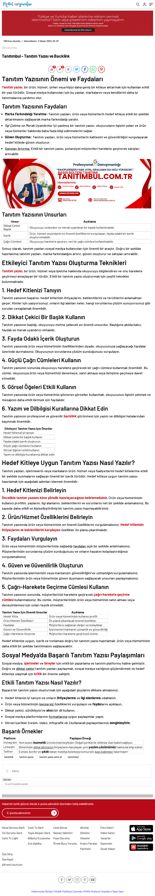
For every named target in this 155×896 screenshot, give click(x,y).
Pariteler (85, 848)
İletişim (49, 891)
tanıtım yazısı (26, 756)
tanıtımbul (73, 756)
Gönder (7, 779)
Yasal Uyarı (118, 891)
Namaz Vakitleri (63, 833)
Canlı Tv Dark (36, 827)
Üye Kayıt (7, 859)
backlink (8, 756)
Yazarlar (105, 838)
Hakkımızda (37, 891)
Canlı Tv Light (10, 838)
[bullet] (25, 780)
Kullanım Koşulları (101, 891)
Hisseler (85, 838)
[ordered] (22, 780)
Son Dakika (34, 843)
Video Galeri (107, 833)
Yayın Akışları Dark (39, 833)
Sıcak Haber (107, 848)
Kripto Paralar (89, 843)
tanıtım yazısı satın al (50, 756)
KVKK (87, 891)
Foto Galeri (107, 827)
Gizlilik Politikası (63, 891)
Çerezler (78, 891)
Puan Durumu (61, 838)
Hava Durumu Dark (13, 827)
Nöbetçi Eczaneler (39, 838)
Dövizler (85, 833)
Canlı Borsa (60, 827)
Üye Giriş (7, 854)
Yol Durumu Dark (12, 833)
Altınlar (84, 827)
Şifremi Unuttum (12, 864)
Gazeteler (106, 843)
